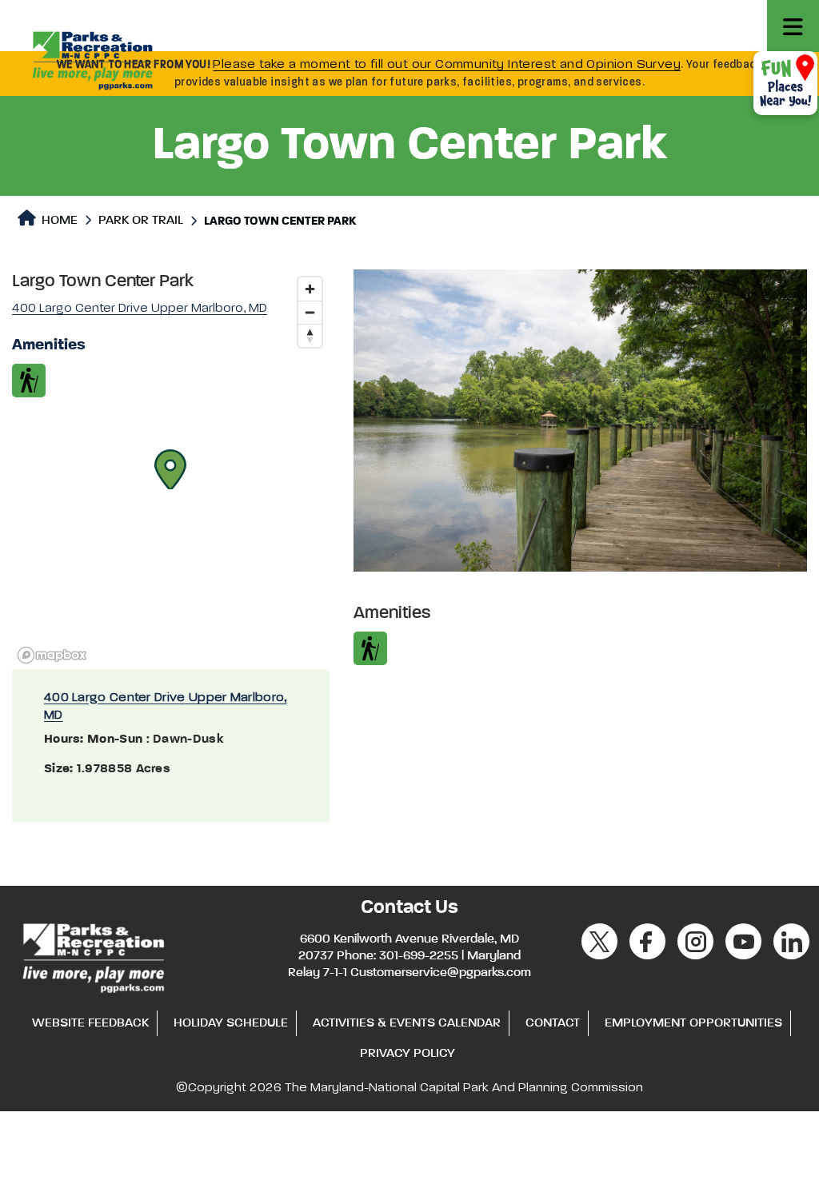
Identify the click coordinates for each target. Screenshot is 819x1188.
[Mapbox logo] (52, 655)
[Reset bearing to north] (310, 335)
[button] (170, 469)
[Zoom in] (310, 289)
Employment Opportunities (693, 1023)
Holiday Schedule (231, 1023)
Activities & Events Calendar (407, 1023)
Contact (552, 1023)
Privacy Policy (407, 1053)
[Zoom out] (310, 312)
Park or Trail (140, 220)
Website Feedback (90, 1023)
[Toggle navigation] (793, 26)
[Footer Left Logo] (92, 955)
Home (58, 220)
